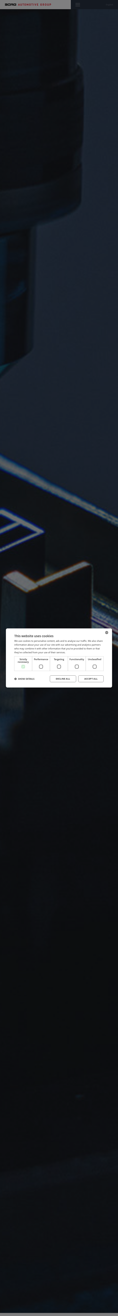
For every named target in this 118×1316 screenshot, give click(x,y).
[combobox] (106, 632)
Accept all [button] (91, 678)
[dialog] (59, 658)
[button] (24, 679)
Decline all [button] (63, 678)
